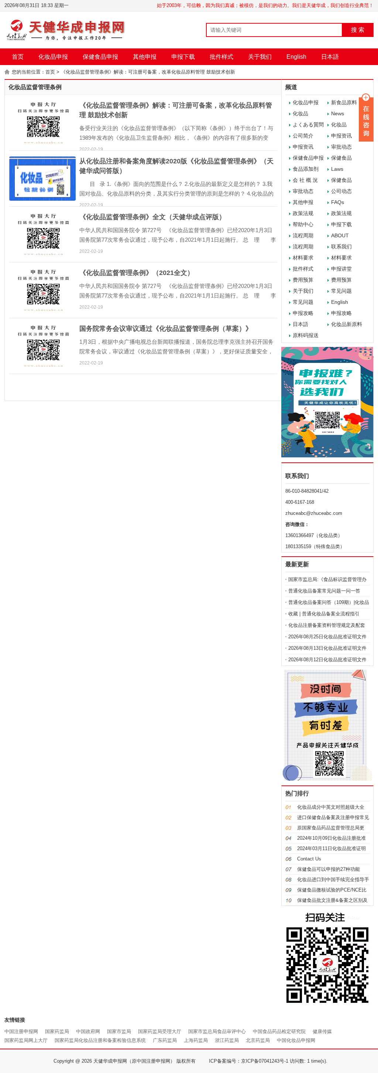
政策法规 (303, 213)
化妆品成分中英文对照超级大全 (330, 807)
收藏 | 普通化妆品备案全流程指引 (324, 614)
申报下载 (183, 57)
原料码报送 (306, 335)
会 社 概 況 (305, 180)
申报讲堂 (341, 269)
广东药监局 (165, 1040)
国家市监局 (119, 1031)
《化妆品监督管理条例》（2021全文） (136, 272)
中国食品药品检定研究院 (279, 1031)
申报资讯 (303, 147)
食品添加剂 (306, 169)
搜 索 (357, 30)
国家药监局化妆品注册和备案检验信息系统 (100, 1040)
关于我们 (260, 57)
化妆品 (300, 113)
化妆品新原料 (346, 324)
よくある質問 (308, 125)
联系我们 (341, 246)
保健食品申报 (100, 57)
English (296, 57)
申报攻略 (303, 313)
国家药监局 (57, 1031)
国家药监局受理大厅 (159, 1031)
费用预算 (303, 280)
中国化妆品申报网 (296, 1040)
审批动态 (303, 191)
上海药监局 (196, 1040)
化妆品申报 (53, 57)
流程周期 (303, 235)
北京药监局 (258, 1040)
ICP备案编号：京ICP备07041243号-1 (248, 1061)
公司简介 (303, 136)
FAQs (337, 202)
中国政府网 (88, 1031)
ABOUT (340, 235)
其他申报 (145, 57)
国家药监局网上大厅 (26, 1040)
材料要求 (303, 258)
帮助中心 (303, 224)
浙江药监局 (227, 1040)
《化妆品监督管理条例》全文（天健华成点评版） (152, 217)
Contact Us (309, 859)
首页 (18, 57)
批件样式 (221, 57)
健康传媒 (322, 1031)
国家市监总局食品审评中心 (217, 1031)
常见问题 (341, 291)
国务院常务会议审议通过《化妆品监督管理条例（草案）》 (165, 328)
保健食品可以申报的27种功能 (328, 869)
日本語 (330, 57)
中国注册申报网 (21, 1031)
